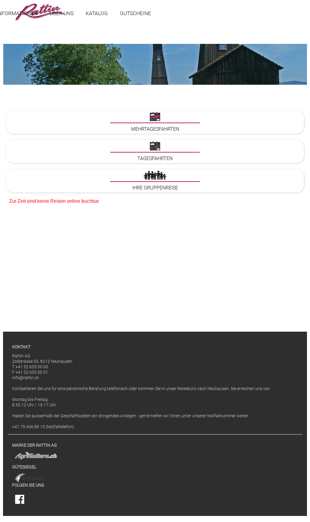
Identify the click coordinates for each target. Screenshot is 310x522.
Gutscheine (135, 13)
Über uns (62, 13)
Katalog (97, 13)
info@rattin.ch (25, 377)
